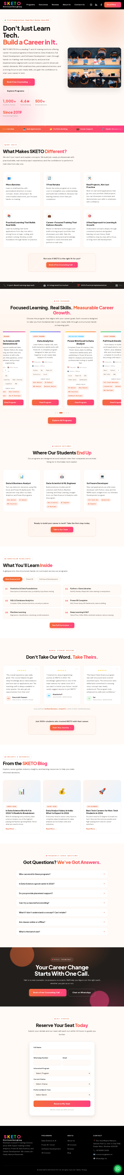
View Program (29, 402)
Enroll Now (112, 5)
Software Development (48, 579)
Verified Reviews (50, 709)
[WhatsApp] (117, 1168)
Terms (78, 1170)
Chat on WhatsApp (81, 992)
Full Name (37, 1047)
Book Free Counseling (19, 82)
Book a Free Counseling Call (62, 265)
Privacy (84, 1170)
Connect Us (79, 5)
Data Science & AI (12, 579)
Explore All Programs (62, 420)
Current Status (39, 1079)
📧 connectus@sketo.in (102, 1154)
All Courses (46, 1153)
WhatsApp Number (41, 1058)
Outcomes (43, 5)
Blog (69, 1153)
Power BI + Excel (48, 1145)
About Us (67, 5)
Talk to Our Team (62, 529)
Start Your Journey (62, 728)
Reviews (55, 5)
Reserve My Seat (62, 1103)
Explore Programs (15, 91)
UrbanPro (62, 709)
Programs (31, 5)
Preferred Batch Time (42, 1090)
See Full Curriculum (62, 625)
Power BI (29, 579)
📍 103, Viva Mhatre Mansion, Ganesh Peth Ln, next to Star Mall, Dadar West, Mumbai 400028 (107, 1143)
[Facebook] (101, 4)
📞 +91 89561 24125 (101, 1150)
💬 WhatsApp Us (100, 1158)
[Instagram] (91, 4)
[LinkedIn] (96, 4)
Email (65, 1058)
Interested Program (41, 1068)
